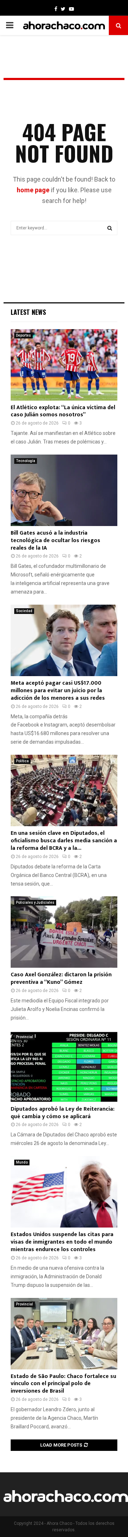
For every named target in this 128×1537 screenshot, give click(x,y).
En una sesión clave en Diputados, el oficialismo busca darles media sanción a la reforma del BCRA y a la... (64, 840)
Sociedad (24, 611)
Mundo (22, 1162)
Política (22, 761)
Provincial (24, 1037)
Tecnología (25, 461)
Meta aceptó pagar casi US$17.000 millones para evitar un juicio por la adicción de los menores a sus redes (58, 690)
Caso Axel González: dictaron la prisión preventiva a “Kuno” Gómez (61, 978)
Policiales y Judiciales (35, 902)
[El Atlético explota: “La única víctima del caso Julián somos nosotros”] (64, 365)
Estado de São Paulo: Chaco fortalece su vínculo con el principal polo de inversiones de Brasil (63, 1384)
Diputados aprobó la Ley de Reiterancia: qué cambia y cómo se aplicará (62, 1112)
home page (33, 190)
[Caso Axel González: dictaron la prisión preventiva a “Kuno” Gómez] (64, 932)
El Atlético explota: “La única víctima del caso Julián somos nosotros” (63, 411)
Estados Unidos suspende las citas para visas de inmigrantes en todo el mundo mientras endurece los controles (62, 1242)
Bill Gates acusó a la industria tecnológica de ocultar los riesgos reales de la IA (55, 540)
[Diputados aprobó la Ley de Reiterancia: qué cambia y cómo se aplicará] (64, 1066)
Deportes (23, 335)
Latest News (28, 312)
